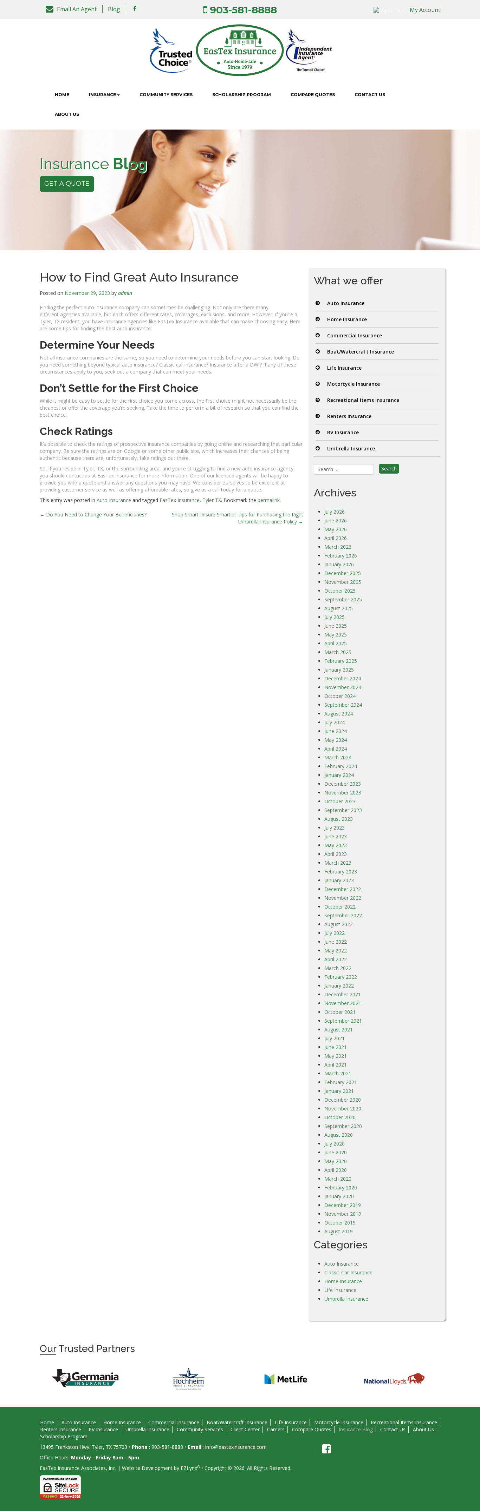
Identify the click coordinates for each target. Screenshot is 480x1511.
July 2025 (334, 617)
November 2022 (342, 898)
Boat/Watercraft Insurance (360, 351)
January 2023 (339, 880)
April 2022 (335, 959)
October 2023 (340, 801)
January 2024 (339, 775)
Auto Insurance (114, 500)
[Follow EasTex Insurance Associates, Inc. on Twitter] (145, 8)
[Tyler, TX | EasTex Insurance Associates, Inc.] (240, 49)
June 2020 (335, 1152)
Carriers (276, 1429)
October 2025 (340, 590)
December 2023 (342, 783)
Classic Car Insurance (348, 1272)
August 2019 (338, 1231)
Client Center (245, 1429)
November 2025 (342, 582)
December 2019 (342, 1205)
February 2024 (340, 766)
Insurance (102, 94)
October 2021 (340, 1012)
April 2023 (335, 854)
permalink (269, 500)
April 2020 (335, 1170)
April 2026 (335, 538)
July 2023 (334, 827)
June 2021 (335, 1047)
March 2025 (337, 652)
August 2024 (338, 713)
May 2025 (335, 634)
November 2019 (342, 1213)
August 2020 (338, 1134)
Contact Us (370, 94)
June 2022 (335, 941)
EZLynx (189, 1468)
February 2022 (340, 977)
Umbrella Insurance (351, 448)
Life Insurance (344, 367)
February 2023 (340, 871)
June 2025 (335, 625)
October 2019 (340, 1222)
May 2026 (335, 529)
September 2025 (343, 599)
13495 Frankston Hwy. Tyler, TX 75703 (84, 1447)
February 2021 (340, 1082)
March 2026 (337, 546)
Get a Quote (67, 183)
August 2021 (338, 1029)
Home (62, 94)
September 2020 (343, 1126)
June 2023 (335, 836)
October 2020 (340, 1117)
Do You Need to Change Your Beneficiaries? (93, 514)
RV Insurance (343, 432)
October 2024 (340, 696)
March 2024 (337, 757)
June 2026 (335, 520)
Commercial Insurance (354, 335)
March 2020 (337, 1178)
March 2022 (337, 968)
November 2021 (342, 1003)
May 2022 (335, 950)
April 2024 (335, 748)
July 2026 (334, 511)
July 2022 (334, 933)
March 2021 (337, 1073)
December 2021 (342, 994)
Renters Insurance (349, 416)
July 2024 (334, 722)
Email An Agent (77, 9)
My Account (425, 10)
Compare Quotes (313, 94)
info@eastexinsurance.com (236, 1447)
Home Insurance (347, 319)
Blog (114, 9)
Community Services (166, 94)
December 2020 (342, 1099)
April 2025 (335, 643)
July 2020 (334, 1143)
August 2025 (338, 608)
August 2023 (338, 819)
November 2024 (342, 687)
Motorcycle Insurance (353, 384)
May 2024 (335, 740)
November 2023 (342, 792)
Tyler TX (211, 500)
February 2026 (340, 555)
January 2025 (339, 669)
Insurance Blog (356, 1429)
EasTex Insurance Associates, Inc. (78, 1468)
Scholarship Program (241, 94)
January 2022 (339, 985)
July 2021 (334, 1038)
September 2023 (343, 810)
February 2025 (340, 661)
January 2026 (339, 564)
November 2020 (342, 1108)
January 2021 (339, 1091)
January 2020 (339, 1196)
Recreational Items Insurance (363, 400)
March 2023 (337, 862)
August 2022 (338, 924)
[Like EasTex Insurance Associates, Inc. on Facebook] (134, 8)
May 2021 (335, 1056)
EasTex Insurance (180, 500)
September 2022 (343, 915)
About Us (67, 114)
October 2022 (340, 906)
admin (125, 293)
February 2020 (340, 1187)
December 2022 (342, 889)
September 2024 (343, 704)
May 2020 (335, 1161)
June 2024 (335, 731)
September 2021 (343, 1020)
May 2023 (335, 845)
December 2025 (342, 573)
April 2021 (335, 1064)
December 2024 (342, 678)
